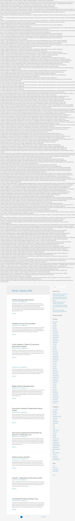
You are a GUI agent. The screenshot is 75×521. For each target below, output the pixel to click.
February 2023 (55, 371)
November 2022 (56, 377)
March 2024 (55, 351)
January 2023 (55, 373)
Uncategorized (14, 301)
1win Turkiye (55, 418)
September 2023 (56, 359)
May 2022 (54, 387)
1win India (54, 414)
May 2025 (54, 326)
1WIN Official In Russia (57, 416)
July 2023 (54, 363)
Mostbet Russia (55, 447)
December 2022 (56, 375)
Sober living (55, 456)
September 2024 (56, 340)
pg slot (54, 474)
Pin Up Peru (55, 454)
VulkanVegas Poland (56, 459)
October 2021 (55, 399)
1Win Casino (55, 412)
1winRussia (55, 419)
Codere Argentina (56, 430)
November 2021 (56, 397)
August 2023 (55, 361)
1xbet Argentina (55, 421)
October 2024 (55, 339)
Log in (54, 466)
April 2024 (55, 349)
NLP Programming (56, 452)
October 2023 (55, 358)
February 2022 (55, 392)
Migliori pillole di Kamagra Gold (23, 386)
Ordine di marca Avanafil (20, 457)
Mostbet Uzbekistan (56, 449)
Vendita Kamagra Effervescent (23, 300)
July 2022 (54, 384)
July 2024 (54, 344)
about (54, 425)
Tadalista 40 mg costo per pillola (23, 323)
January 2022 (55, 394)
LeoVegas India (55, 440)
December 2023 (56, 356)
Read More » (14, 313)
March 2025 (55, 330)
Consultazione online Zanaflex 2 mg (25, 499)
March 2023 (55, 370)
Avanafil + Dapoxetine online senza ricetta (27, 478)
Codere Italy (55, 431)
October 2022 (55, 378)
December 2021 (56, 396)
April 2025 (55, 328)
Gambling (54, 435)
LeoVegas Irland (56, 442)
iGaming (54, 437)
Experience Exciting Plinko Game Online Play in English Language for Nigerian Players (60, 299)
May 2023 (54, 366)
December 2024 (56, 335)
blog (53, 426)
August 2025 (55, 321)
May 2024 (54, 347)
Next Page (43, 516)
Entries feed (55, 467)
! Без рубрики (55, 409)
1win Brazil (55, 411)
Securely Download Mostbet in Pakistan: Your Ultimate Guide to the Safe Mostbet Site (60, 307)
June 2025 (55, 325)
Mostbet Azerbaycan (56, 445)
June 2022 (55, 385)
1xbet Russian (55, 423)
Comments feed (56, 469)
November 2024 (56, 337)
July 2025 (54, 323)
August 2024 (55, 342)
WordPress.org (55, 471)
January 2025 (55, 333)
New (53, 450)
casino (54, 428)
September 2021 (56, 401)
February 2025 (55, 332)
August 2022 (55, 382)
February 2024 (55, 352)
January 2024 (55, 354)
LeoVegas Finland (56, 438)
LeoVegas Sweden (56, 444)
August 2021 (55, 403)
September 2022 (56, 380)
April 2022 (55, 389)
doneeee (54, 433)
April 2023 (55, 368)
